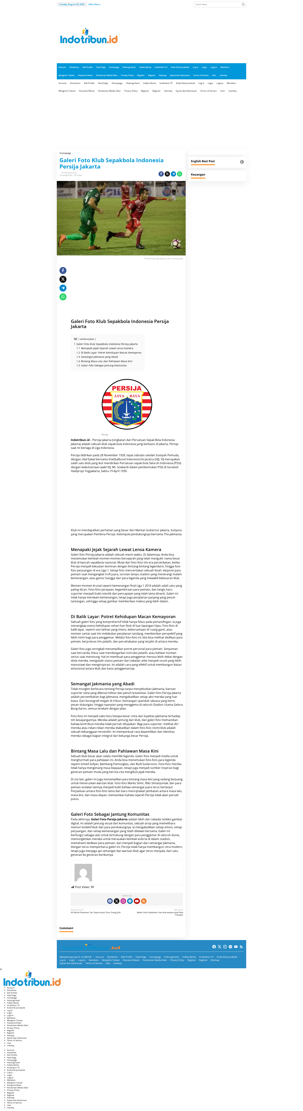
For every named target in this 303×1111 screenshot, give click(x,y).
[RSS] (144, 901)
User (108, 963)
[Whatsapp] (179, 174)
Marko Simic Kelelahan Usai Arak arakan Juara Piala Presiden (160, 912)
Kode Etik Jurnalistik (227, 956)
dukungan (86, 705)
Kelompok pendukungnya (133, 534)
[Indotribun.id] (87, 35)
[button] (243, 4)
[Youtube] (137, 901)
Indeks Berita (189, 956)
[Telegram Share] (173, 174)
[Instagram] (123, 901)
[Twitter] (116, 901)
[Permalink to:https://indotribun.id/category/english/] (242, 162)
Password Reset (131, 960)
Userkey (117, 963)
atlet (144, 660)
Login (72, 960)
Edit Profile (126, 956)
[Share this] (161, 174)
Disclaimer (112, 956)
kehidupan (103, 626)
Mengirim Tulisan (111, 960)
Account (99, 956)
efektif (143, 665)
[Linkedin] (130, 901)
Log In (62, 960)
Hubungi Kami (171, 956)
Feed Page (141, 956)
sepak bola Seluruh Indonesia (153, 463)
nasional (110, 562)
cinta (134, 716)
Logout (82, 960)
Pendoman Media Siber (155, 960)
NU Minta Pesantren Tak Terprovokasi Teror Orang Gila (95, 911)
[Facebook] (110, 901)
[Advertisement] (182, 36)
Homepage (155, 956)
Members (94, 960)
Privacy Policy (177, 960)
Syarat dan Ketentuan (70, 963)
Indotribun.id (80, 440)
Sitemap (215, 960)
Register (191, 960)
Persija (96, 440)
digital (75, 823)
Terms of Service (93, 963)
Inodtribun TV (206, 956)
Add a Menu (94, 4)
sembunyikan (87, 339)
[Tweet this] (167, 174)
